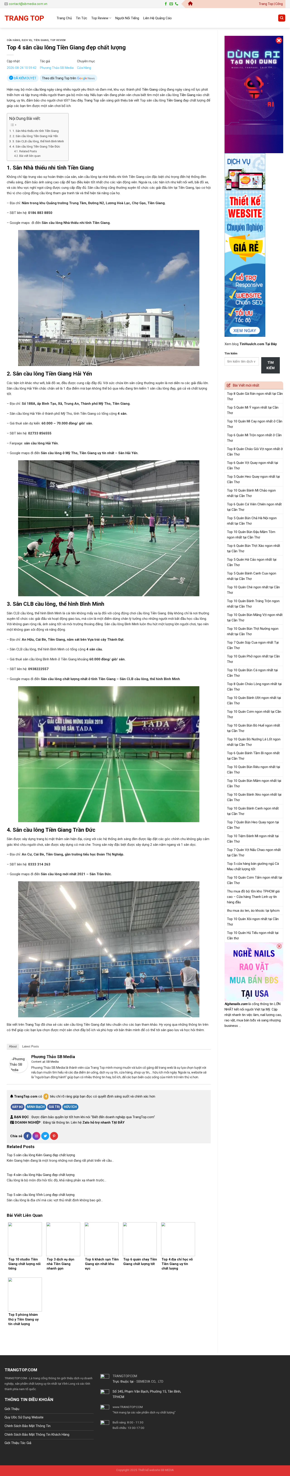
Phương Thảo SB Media (57, 68)
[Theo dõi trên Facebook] (165, 4)
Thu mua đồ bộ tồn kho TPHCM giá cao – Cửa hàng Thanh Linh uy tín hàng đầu (253, 896)
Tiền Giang (41, 40)
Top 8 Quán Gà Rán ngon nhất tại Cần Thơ (255, 396)
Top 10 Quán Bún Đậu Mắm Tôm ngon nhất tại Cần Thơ (251, 534)
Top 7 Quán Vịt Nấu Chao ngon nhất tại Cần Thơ (254, 852)
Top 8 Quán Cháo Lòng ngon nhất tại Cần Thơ (254, 686)
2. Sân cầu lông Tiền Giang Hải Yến (35, 136)
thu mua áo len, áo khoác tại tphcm (253, 911)
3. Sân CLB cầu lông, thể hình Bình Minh (38, 141)
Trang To (31, 1025)
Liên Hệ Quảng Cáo (157, 18)
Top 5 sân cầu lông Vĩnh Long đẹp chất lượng (41, 1195)
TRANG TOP (24, 18)
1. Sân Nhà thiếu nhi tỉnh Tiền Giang (35, 131)
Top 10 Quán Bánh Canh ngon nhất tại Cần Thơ (253, 811)
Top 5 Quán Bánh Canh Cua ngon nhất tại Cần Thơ (251, 576)
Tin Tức (81, 18)
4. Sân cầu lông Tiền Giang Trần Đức (36, 146)
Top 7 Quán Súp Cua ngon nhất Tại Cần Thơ (253, 645)
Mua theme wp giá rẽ (50, 1389)
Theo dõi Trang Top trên (59, 78)
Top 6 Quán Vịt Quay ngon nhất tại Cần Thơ (252, 465)
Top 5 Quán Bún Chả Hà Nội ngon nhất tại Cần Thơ (252, 521)
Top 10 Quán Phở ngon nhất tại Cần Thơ (253, 659)
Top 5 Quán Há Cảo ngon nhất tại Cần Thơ (251, 562)
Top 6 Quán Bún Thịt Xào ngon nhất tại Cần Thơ (253, 548)
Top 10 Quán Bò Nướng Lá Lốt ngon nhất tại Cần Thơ (253, 742)
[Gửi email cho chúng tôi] (171, 4)
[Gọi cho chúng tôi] (176, 4)
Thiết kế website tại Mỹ (242, 33)
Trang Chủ (64, 18)
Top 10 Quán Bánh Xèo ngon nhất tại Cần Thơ (254, 797)
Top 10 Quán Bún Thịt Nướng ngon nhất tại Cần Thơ (252, 631)
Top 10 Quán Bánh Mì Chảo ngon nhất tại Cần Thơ (251, 493)
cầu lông (39, 89)
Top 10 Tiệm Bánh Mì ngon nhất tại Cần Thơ (253, 838)
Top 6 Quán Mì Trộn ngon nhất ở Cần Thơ (254, 438)
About (13, 1046)
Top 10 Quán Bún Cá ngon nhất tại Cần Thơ (252, 673)
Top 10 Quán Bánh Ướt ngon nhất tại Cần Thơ (254, 700)
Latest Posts (30, 1046)
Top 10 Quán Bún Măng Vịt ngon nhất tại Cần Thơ (255, 617)
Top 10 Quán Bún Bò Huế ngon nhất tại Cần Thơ (253, 728)
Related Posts (28, 151)
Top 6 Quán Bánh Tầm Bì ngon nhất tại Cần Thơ (253, 756)
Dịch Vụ (27, 40)
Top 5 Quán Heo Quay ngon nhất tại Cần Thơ (253, 479)
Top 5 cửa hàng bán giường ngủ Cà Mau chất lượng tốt (253, 866)
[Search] (281, 18)
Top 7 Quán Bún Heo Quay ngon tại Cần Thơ (253, 825)
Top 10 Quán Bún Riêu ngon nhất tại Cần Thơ (253, 769)
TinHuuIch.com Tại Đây (258, 344)
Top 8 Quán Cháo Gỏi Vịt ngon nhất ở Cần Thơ (255, 451)
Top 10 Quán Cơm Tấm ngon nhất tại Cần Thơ (254, 880)
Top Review (99, 18)
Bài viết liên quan (29, 156)
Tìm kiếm (231, 353)
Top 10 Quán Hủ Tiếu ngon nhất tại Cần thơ (252, 935)
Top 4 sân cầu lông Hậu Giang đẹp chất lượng (41, 1175)
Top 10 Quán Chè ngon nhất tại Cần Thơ (253, 590)
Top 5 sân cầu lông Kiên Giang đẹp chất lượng (41, 1155)
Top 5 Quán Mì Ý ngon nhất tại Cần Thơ (252, 410)
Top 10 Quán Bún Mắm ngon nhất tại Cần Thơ (254, 783)
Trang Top (91, 100)
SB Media (52, 1061)
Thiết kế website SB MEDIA (156, 1470)
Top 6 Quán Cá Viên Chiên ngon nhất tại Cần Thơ (254, 507)
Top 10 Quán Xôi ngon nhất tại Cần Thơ (253, 921)
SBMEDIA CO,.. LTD (149, 1381)
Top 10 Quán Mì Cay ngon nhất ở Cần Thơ (254, 424)
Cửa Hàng (13, 40)
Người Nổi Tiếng (127, 18)
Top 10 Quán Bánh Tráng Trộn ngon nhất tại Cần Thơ (253, 603)
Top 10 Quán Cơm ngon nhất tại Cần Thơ (254, 714)
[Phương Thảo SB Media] (19, 1064)
